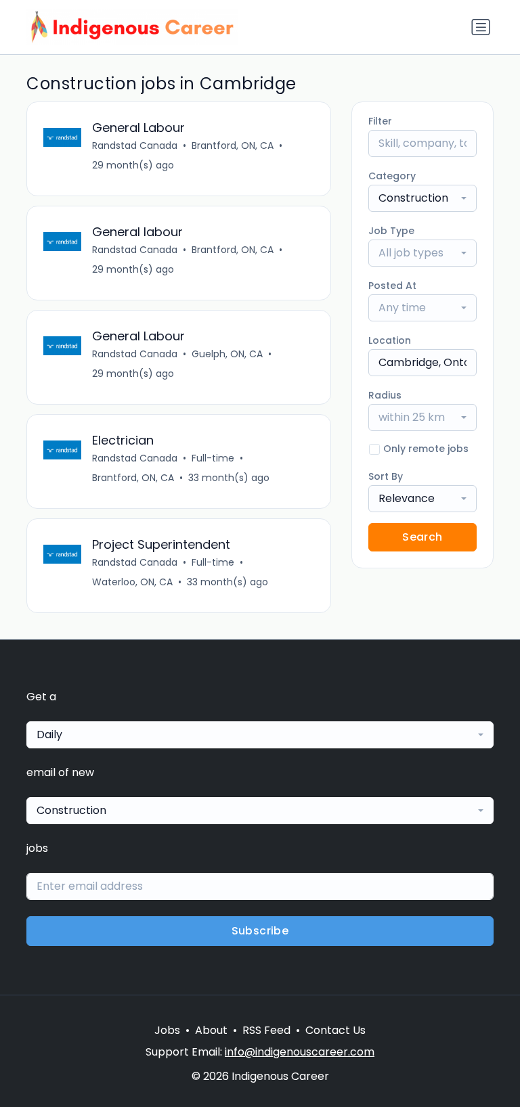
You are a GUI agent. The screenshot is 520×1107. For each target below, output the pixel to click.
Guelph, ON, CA (227, 354)
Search (422, 537)
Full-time (213, 458)
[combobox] (422, 198)
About (211, 1030)
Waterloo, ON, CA (132, 582)
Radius (385, 395)
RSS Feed (266, 1030)
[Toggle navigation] (481, 27)
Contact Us (335, 1030)
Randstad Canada (134, 145)
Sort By (385, 476)
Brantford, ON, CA (233, 145)
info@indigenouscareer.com (299, 1052)
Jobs (167, 1030)
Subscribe (260, 931)
